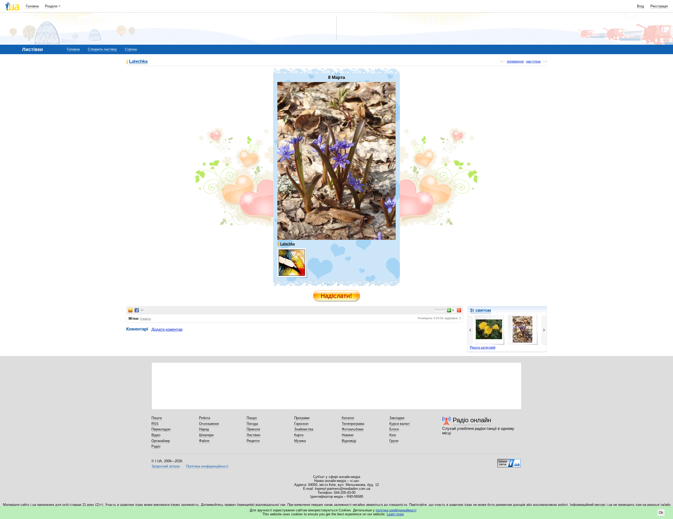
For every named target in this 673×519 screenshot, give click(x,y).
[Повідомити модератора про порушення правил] (459, 310)
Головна (32, 6)
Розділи (51, 6)
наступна (533, 61)
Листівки (253, 435)
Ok (661, 513)
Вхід (640, 6)
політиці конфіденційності (396, 510)
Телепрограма (353, 424)
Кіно (392, 435)
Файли (204, 441)
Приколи (253, 429)
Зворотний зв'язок (165, 466)
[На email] (130, 310)
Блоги (394, 429)
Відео (155, 435)
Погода (252, 424)
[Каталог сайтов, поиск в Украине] (509, 461)
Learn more (395, 514)
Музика (300, 441)
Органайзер (160, 441)
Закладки (396, 418)
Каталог (348, 418)
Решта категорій (482, 347)
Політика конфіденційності (207, 466)
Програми (301, 418)
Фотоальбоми (352, 429)
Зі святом (480, 310)
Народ (204, 429)
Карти (298, 435)
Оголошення (209, 424)
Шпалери (206, 435)
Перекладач (161, 429)
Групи (393, 441)
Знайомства (303, 429)
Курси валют (399, 424)
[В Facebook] (137, 310)
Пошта (156, 418)
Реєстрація (659, 6)
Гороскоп (301, 424)
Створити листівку (102, 49)
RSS (155, 424)
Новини (347, 435)
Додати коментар (166, 329)
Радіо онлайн (472, 420)
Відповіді (349, 441)
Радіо (155, 446)
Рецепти (253, 441)
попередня (515, 61)
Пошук (252, 418)
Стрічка (131, 49)
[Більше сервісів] (142, 310)
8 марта (145, 318)
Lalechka (138, 61)
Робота (204, 418)
